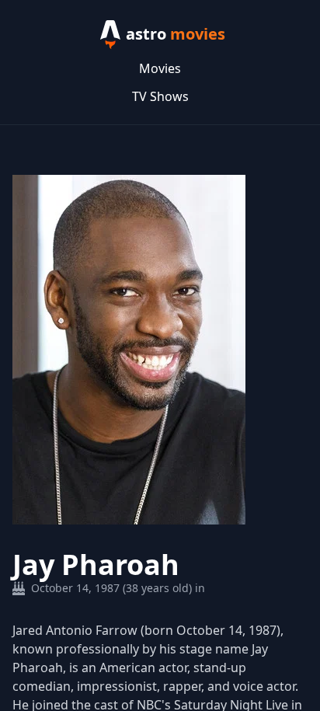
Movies (160, 68)
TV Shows (160, 96)
